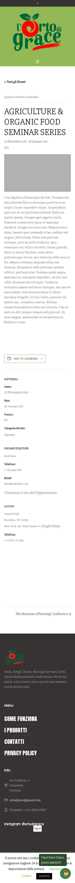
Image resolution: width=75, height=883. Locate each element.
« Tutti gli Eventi (14, 82)
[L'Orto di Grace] (37, 32)
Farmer (9, 434)
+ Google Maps (49, 526)
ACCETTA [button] (44, 876)
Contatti (14, 741)
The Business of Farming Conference (42, 614)
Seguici (37, 828)
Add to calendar (26, 358)
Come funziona (20, 719)
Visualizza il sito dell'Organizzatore (30, 492)
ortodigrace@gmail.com (25, 800)
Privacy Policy (20, 753)
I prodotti (15, 730)
